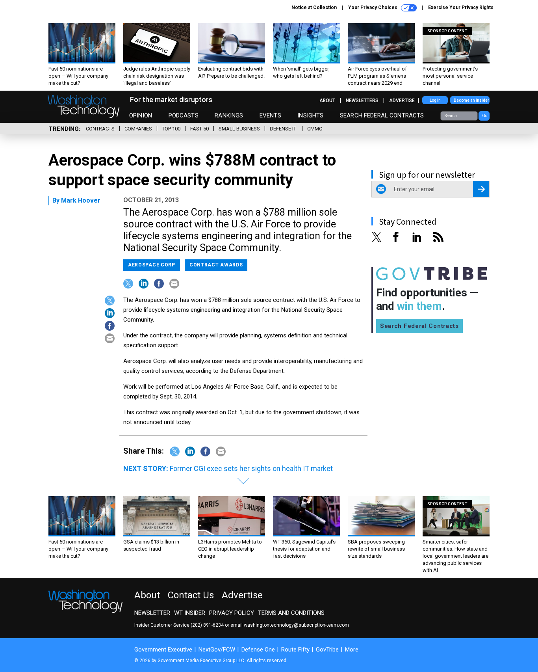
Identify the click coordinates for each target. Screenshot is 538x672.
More (351, 649)
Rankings (229, 115)
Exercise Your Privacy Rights (460, 7)
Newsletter (152, 612)
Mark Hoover (80, 200)
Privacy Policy (231, 612)
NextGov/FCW (217, 649)
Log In (435, 100)
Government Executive (163, 649)
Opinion (140, 115)
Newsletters (362, 100)
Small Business (239, 129)
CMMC (314, 129)
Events (270, 115)
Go (484, 116)
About (327, 100)
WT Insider (189, 612)
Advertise (402, 100)
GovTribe (327, 649)
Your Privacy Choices (373, 7)
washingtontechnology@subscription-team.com (296, 625)
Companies (138, 129)
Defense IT (283, 129)
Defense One (258, 649)
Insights (310, 115)
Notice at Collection (314, 7)
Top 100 (171, 129)
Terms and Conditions (291, 612)
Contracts (100, 129)
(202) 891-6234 (207, 625)
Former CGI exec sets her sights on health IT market (251, 468)
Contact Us (191, 595)
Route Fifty (295, 649)
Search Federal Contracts (382, 115)
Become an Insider (471, 100)
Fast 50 (199, 129)
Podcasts (184, 115)
